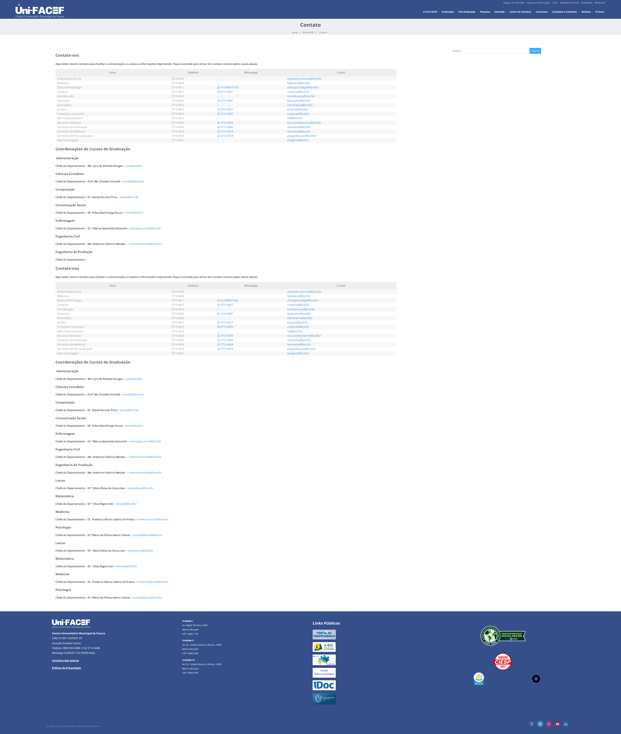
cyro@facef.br (134, 166)
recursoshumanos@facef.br (304, 122)
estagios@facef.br (298, 140)
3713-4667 (226, 92)
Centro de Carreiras (520, 11)
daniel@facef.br (129, 197)
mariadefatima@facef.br (147, 535)
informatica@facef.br (300, 105)
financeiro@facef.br (299, 100)
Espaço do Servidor (514, 2)
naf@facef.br (295, 118)
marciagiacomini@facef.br (145, 228)
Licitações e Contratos (564, 11)
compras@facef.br (298, 92)
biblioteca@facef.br (299, 83)
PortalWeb (587, 2)
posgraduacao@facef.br (301, 136)
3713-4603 (226, 114)
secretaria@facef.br (299, 127)
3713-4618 (226, 136)
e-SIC (555, 2)
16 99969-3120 (229, 87)
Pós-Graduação (466, 11)
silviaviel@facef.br (126, 504)
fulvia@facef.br (134, 212)
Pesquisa (485, 11)
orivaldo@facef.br (133, 181)
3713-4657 (226, 109)
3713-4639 (226, 122)
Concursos (541, 11)
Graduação (448, 11)
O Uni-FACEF (430, 11)
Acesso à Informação (538, 2)
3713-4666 (226, 127)
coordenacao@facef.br (301, 96)
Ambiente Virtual (569, 2)
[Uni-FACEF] (40, 17)
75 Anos (599, 11)
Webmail (600, 2)
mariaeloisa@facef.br (140, 488)
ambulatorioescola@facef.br (304, 78)
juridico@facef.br (297, 109)
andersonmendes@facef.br (145, 244)
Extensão (500, 11)
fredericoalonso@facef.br (152, 519)
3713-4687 (226, 100)
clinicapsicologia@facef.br (303, 87)
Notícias (586, 11)
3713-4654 (226, 131)
